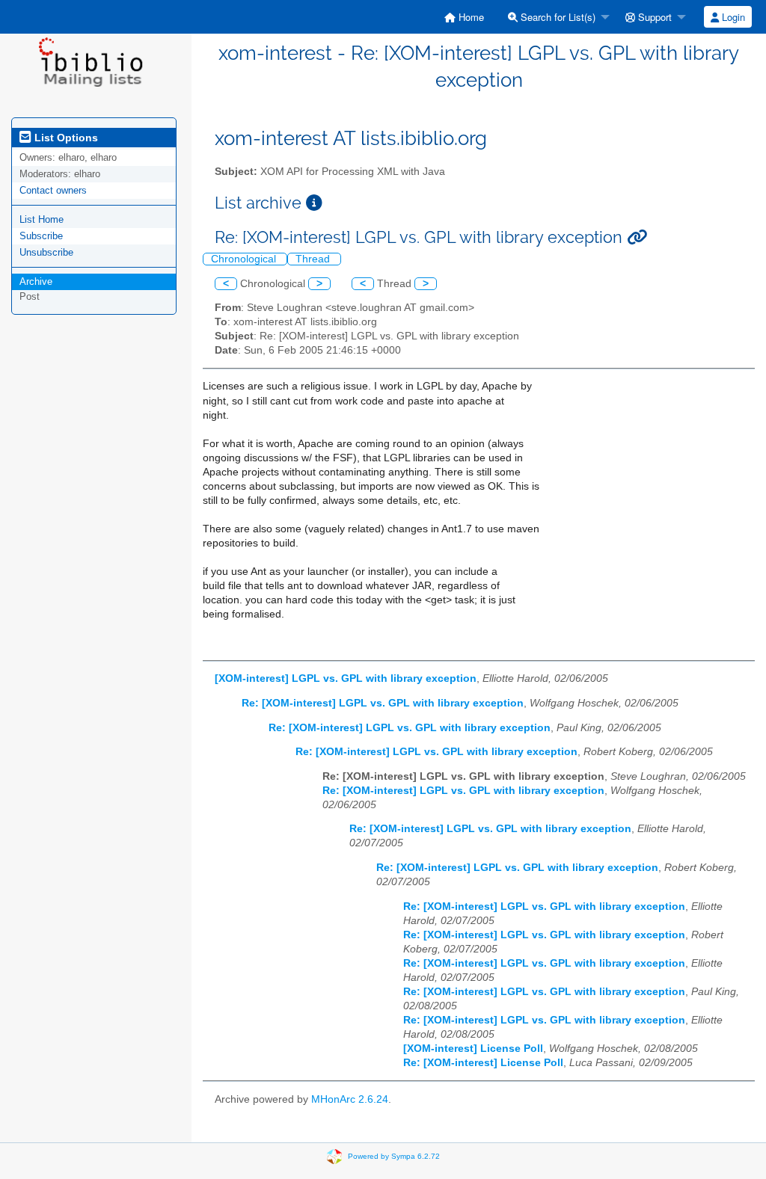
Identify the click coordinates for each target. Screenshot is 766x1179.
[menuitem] (464, 17)
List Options (64, 138)
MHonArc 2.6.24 (349, 1099)
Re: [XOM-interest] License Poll (483, 1062)
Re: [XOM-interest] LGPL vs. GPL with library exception (383, 703)
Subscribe (41, 235)
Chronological (245, 259)
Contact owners (53, 190)
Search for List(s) (556, 17)
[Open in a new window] (314, 203)
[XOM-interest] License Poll (473, 1048)
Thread (314, 259)
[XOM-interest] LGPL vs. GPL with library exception (346, 678)
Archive (35, 281)
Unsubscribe (46, 252)
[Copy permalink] (637, 237)
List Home (41, 219)
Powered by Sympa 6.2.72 (394, 1155)
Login (732, 17)
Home (470, 17)
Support (653, 17)
